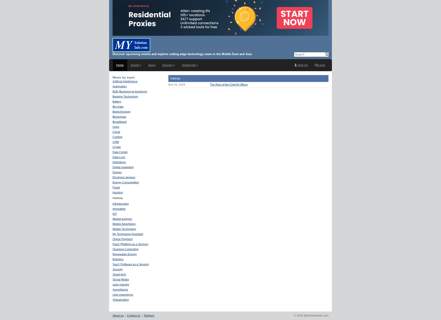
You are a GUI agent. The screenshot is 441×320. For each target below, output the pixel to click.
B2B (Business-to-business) (130, 91)
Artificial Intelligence (125, 81)
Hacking (118, 192)
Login (321, 65)
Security (118, 269)
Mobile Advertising (124, 224)
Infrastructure (121, 203)
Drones (117, 172)
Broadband (120, 122)
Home (120, 65)
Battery (117, 101)
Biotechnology (121, 111)
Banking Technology (125, 96)
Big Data (118, 106)
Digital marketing (123, 167)
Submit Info (189, 65)
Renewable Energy (125, 254)
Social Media (121, 279)
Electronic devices (124, 177)
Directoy (167, 65)
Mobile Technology (124, 229)
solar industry (121, 284)
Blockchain (119, 116)
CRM (116, 142)
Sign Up (302, 65)
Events (135, 65)
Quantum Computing (126, 249)
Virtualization (121, 299)
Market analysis (122, 219)
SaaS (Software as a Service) (131, 264)
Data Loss (119, 157)
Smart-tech (119, 274)
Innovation (119, 209)
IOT (115, 214)
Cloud (116, 132)
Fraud (116, 187)
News (151, 65)
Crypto (117, 147)
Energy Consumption (126, 182)
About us (118, 315)
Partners (149, 315)
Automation (120, 86)
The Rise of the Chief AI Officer (229, 84)
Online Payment (123, 239)
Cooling (117, 137)
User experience (123, 294)
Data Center (120, 152)
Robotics (118, 259)
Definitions (119, 162)
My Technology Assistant (128, 234)
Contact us (133, 315)
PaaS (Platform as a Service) (130, 244)
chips (116, 127)
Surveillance (120, 289)
